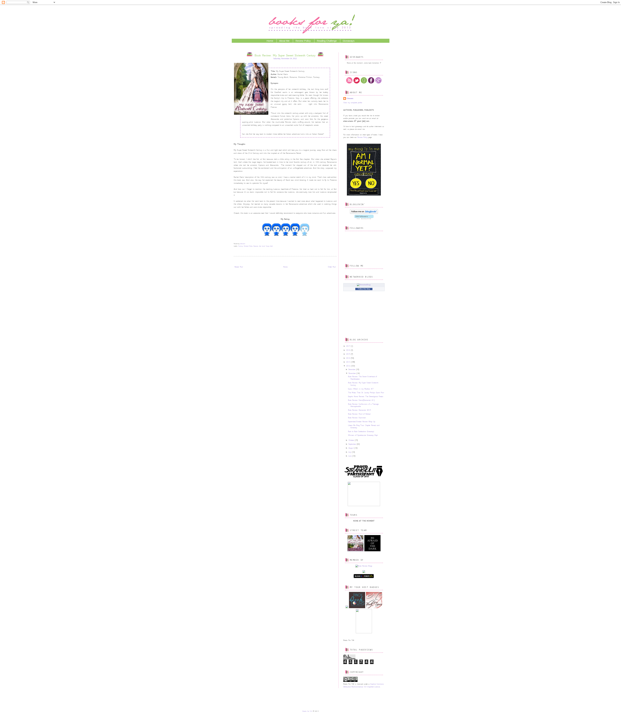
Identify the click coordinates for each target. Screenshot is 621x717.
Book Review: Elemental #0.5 (359, 410)
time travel (262, 246)
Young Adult (269, 246)
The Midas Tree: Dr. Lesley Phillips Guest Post (366, 393)
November (353, 373)
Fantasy (240, 246)
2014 (348, 358)
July (350, 452)
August (351, 448)
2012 (348, 366)
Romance (255, 246)
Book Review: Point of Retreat (359, 414)
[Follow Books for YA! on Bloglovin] (364, 213)
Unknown (350, 98)
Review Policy (303, 40)
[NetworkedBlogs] (364, 285)
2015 (348, 354)
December (352, 369)
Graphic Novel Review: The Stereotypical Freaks (365, 396)
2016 (348, 350)
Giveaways (348, 40)
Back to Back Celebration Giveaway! (361, 431)
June (350, 456)
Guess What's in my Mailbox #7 (360, 389)
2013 (348, 362)
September (353, 444)
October (352, 440)
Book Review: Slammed (356, 418)
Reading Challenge (327, 40)
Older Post (332, 267)
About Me (284, 40)
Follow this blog (364, 289)
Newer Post (238, 267)
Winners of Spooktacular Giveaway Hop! (363, 435)
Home (270, 40)
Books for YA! (307, 711)
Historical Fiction (248, 246)
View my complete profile (352, 103)
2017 (348, 346)
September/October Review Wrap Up (361, 422)
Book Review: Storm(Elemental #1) (361, 400)
